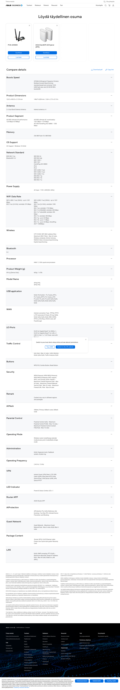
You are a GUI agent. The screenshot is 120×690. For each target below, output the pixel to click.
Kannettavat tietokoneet (30, 636)
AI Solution (45, 664)
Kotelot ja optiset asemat (30, 662)
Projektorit (26, 646)
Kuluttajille (99, 5)
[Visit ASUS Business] (11, 627)
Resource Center (65, 636)
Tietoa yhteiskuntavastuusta (13, 639)
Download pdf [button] (97, 70)
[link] (18, 57)
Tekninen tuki (9, 648)
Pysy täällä (50, 347)
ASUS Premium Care (85, 643)
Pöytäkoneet (27, 639)
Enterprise (45, 639)
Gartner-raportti (65, 644)
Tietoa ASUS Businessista (12, 636)
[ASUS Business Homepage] (14, 5)
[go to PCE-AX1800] (19, 35)
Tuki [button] (61, 5)
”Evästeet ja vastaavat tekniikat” (21, 687)
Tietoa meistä (10, 1)
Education (45, 641)
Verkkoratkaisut (28, 660)
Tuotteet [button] (29, 5)
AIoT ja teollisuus (28, 657)
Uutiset (63, 641)
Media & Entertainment (48, 656)
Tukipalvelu (8, 645)
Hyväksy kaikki (111, 681)
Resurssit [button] (54, 5)
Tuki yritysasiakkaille (85, 636)
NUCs (25, 641)
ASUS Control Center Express (68, 656)
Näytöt (25, 644)
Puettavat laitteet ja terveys (31, 665)
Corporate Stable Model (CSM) (87, 645)
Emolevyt (26, 652)
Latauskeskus (9, 651)
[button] (105, 5)
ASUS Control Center (66, 653)
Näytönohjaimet (28, 654)
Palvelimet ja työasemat (30, 649)
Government (46, 661)
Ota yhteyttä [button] (110, 1)
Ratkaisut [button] (38, 5)
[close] (86, 339)
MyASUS (63, 651)
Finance (45, 659)
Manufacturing (46, 649)
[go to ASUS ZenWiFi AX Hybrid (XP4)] (46, 35)
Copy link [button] (111, 70)
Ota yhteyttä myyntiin (103, 636)
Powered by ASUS (84, 648)
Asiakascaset (64, 639)
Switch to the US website (65, 347)
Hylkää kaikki (97, 681)
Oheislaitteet (27, 670)
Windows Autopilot (65, 658)
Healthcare (45, 646)
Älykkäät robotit (28, 668)
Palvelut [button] (46, 5)
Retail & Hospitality (47, 644)
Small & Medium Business (49, 636)
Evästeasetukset (82, 681)
